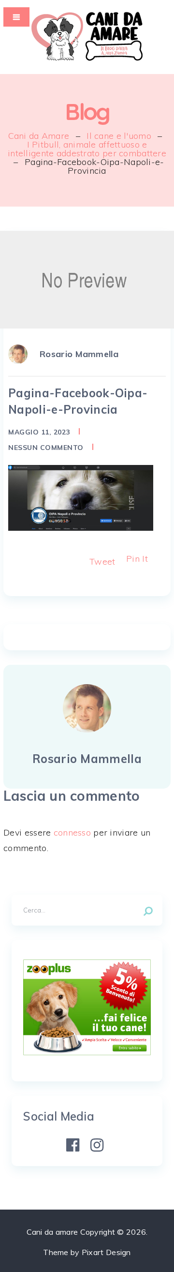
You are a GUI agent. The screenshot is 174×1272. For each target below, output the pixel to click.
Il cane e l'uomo (119, 136)
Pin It (137, 558)
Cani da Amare (39, 136)
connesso (72, 832)
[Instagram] (97, 1145)
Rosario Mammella (79, 353)
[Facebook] (73, 1145)
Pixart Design (106, 1252)
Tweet (102, 561)
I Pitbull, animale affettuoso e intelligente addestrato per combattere (87, 149)
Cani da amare (52, 1232)
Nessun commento (46, 447)
